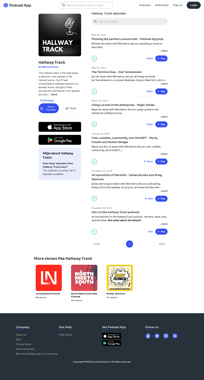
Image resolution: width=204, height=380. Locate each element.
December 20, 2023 (102, 171)
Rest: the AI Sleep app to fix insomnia (37, 353)
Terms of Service (25, 349)
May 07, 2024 (99, 68)
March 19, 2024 (100, 100)
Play (163, 58)
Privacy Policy (23, 344)
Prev (97, 243)
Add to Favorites (51, 108)
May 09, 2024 (99, 35)
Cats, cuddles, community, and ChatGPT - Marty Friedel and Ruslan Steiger (125, 140)
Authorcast (162, 5)
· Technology (46, 100)
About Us (21, 334)
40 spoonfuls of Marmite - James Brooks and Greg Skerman (127, 177)
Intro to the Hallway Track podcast (115, 212)
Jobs (18, 339)
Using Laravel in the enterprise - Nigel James (123, 105)
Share (73, 108)
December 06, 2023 (102, 208)
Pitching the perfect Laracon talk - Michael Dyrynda (127, 39)
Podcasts (145, 5)
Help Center (65, 334)
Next (162, 243)
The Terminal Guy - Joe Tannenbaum (117, 72)
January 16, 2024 (101, 133)
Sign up (177, 5)
